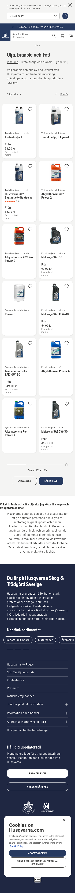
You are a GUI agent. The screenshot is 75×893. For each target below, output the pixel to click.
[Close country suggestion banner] (70, 5)
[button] (30, 109)
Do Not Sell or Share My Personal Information (37, 862)
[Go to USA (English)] (65, 16)
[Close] (63, 819)
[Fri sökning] (54, 36)
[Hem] (5, 35)
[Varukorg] (62, 36)
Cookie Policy (17, 846)
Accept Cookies (37, 853)
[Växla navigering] (71, 36)
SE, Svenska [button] (18, 37)
